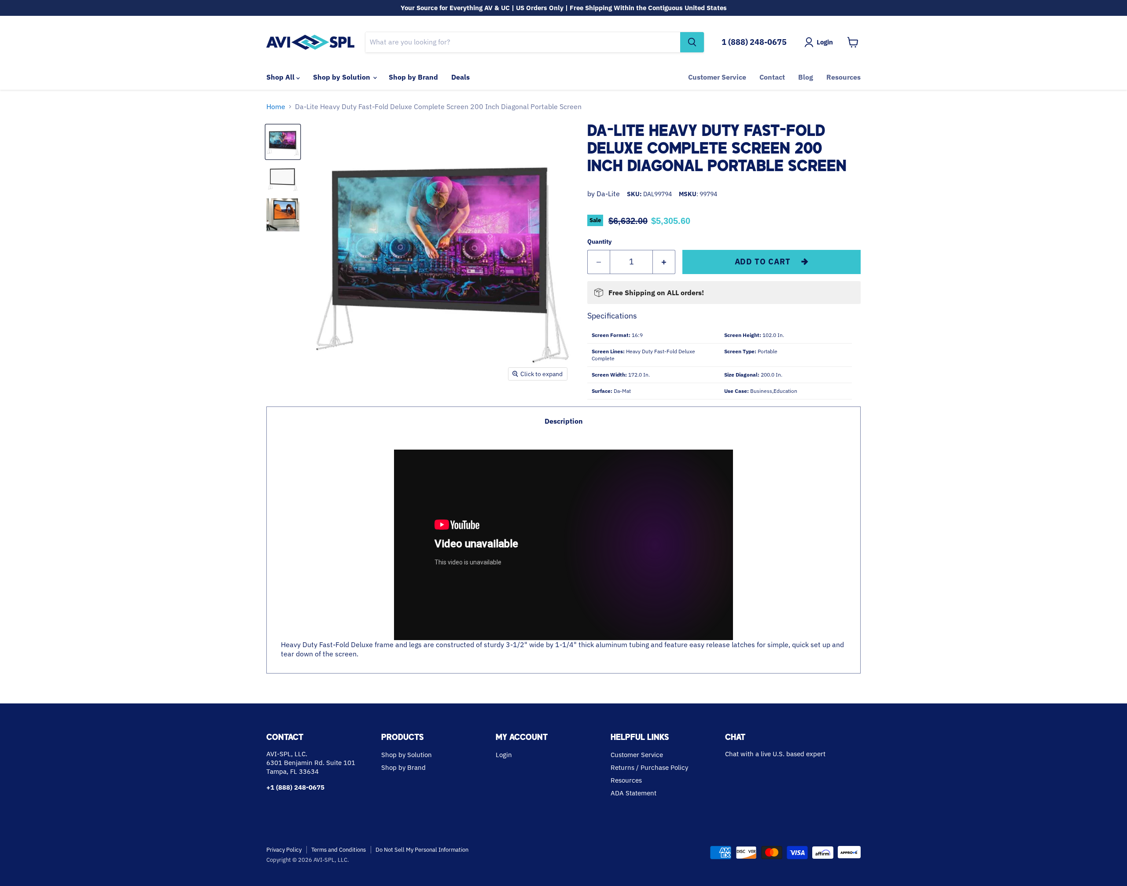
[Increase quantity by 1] (664, 262)
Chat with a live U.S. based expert (775, 754)
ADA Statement (633, 793)
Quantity (599, 241)
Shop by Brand (413, 77)
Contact (772, 77)
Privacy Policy (284, 849)
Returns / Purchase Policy (649, 767)
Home (275, 106)
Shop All (281, 77)
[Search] (692, 42)
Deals (460, 77)
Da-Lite (608, 193)
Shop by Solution (342, 77)
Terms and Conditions (338, 849)
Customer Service (717, 77)
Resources (843, 77)
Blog (805, 77)
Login (504, 755)
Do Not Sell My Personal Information (422, 849)
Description (564, 421)
